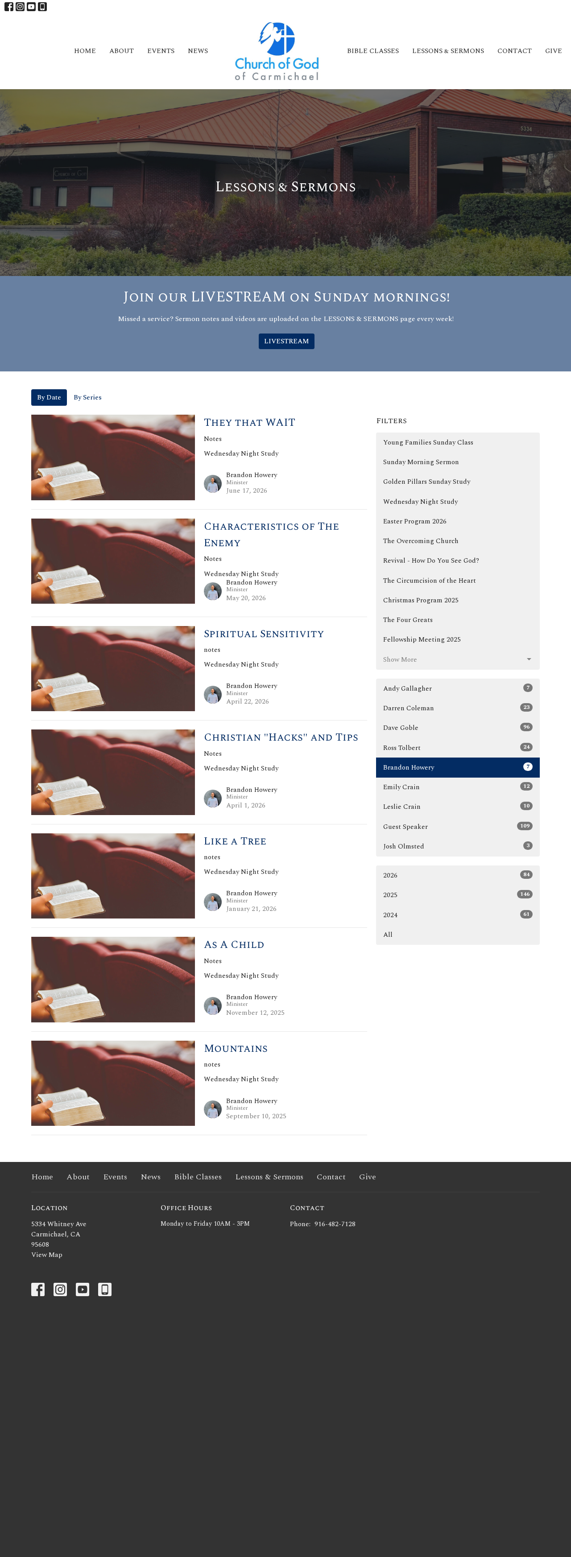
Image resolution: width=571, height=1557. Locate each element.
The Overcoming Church (421, 541)
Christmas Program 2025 (421, 600)
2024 (456, 915)
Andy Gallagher (456, 688)
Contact (514, 51)
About (121, 51)
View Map (46, 1255)
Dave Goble (456, 727)
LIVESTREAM (286, 341)
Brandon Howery (456, 767)
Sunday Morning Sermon (421, 462)
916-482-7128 (335, 1224)
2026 (456, 875)
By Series (88, 397)
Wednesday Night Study (420, 502)
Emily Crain (456, 787)
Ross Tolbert (456, 747)
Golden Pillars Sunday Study (426, 482)
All (388, 935)
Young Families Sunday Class (428, 442)
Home (85, 51)
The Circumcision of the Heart (429, 581)
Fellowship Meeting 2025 (422, 639)
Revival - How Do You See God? (431, 561)
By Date (49, 397)
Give (553, 51)
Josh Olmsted (456, 846)
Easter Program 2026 (415, 521)
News (198, 51)
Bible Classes (373, 51)
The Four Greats (408, 620)
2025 (456, 895)
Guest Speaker (456, 826)
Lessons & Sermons (448, 51)
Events (160, 51)
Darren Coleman (456, 708)
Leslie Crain (456, 806)
